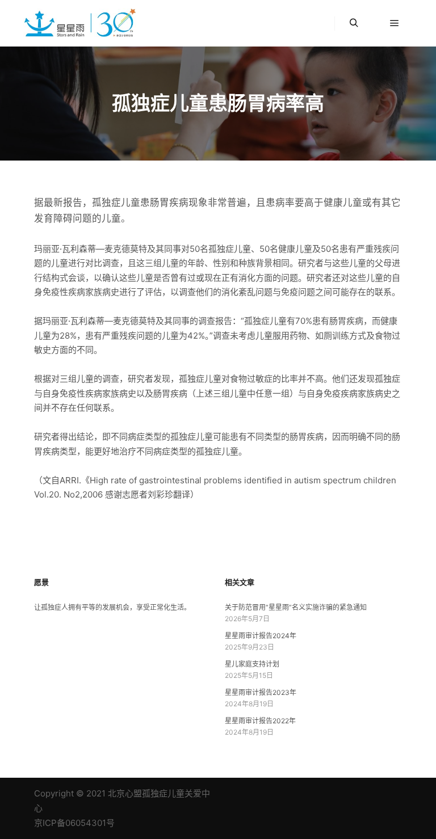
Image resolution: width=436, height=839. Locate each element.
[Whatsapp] (394, 793)
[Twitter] (377, 793)
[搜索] (353, 23)
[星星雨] (79, 23)
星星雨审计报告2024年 (260, 635)
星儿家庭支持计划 (252, 664)
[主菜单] (394, 23)
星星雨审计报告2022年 (260, 720)
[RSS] (343, 793)
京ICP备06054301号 (74, 822)
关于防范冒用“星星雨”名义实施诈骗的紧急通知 (296, 607)
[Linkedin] (326, 793)
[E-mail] (309, 793)
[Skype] (360, 793)
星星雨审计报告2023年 (260, 692)
